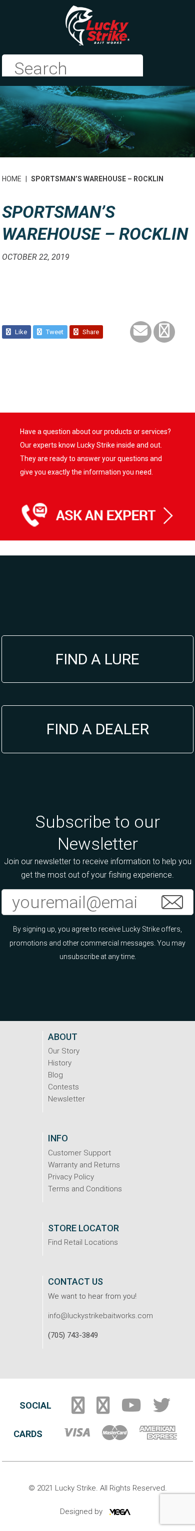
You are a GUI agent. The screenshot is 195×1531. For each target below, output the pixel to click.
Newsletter (66, 1098)
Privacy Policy (71, 1176)
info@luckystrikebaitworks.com (100, 1315)
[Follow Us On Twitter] (161, 1409)
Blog (55, 1074)
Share (90, 332)
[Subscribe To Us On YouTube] (131, 1409)
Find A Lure (98, 659)
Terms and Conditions (85, 1188)
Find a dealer (97, 729)
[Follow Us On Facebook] (78, 1409)
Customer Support (79, 1152)
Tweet (54, 332)
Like (20, 332)
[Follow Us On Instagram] (103, 1409)
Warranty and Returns (84, 1164)
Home (12, 179)
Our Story (64, 1050)
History (60, 1062)
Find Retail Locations (83, 1242)
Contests (63, 1086)
